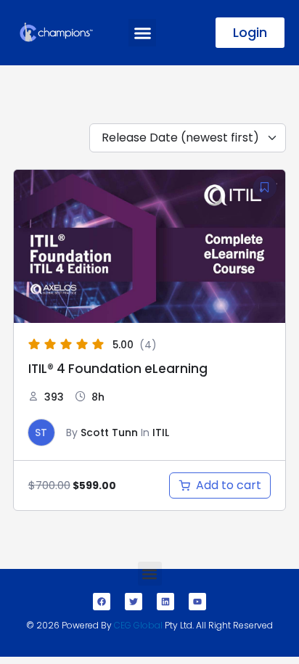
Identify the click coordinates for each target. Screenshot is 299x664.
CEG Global (138, 625)
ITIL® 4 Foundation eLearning (118, 368)
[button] (142, 32)
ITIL (160, 432)
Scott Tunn (109, 432)
